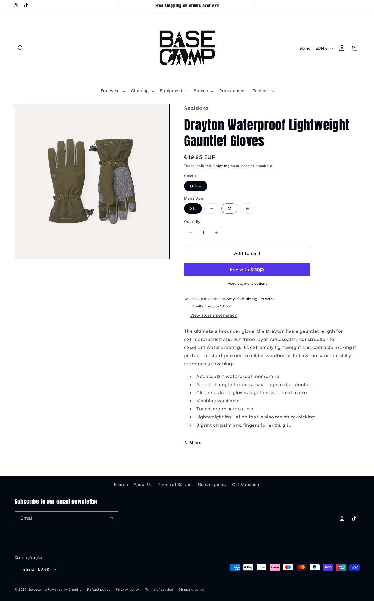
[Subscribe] (111, 518)
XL (192, 208)
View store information (214, 315)
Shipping (221, 165)
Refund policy (212, 484)
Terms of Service (175, 484)
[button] (21, 48)
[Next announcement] (254, 5)
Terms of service (159, 589)
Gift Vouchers (246, 484)
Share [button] (195, 442)
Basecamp (38, 589)
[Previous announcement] (120, 5)
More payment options (247, 283)
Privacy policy (127, 589)
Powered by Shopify (64, 589)
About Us (143, 484)
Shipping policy (192, 589)
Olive (195, 186)
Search (121, 484)
